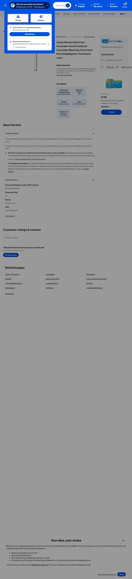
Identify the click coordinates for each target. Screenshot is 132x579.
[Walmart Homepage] (5, 5)
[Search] (68, 5)
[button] (96, 5)
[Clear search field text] (62, 5)
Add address (30, 34)
